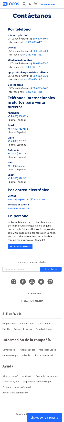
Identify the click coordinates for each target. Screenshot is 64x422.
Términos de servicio (44, 355)
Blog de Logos (9, 323)
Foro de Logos (27, 323)
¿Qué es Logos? (10, 376)
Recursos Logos (10, 355)
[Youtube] (32, 282)
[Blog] (50, 282)
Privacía (26, 355)
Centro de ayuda (10, 381)
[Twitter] (41, 282)
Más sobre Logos (47, 349)
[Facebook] (23, 282)
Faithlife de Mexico (23, 329)
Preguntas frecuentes (47, 376)
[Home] (11, 4)
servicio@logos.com (19, 208)
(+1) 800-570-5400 (32, 293)
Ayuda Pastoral (45, 323)
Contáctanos (8, 349)
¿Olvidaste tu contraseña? (15, 392)
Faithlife (6, 329)
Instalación (27, 376)
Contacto (6, 387)
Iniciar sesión (47, 4)
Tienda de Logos (44, 329)
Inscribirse (51, 269)
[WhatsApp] (14, 282)
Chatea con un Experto (44, 417)
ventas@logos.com (18, 199)
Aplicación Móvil (23, 387)
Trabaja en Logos (27, 349)
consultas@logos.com (32, 300)
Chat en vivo (38, 199)
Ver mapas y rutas (20, 246)
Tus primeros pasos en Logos (36, 381)
